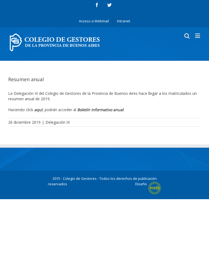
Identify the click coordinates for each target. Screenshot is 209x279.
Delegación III (57, 122)
